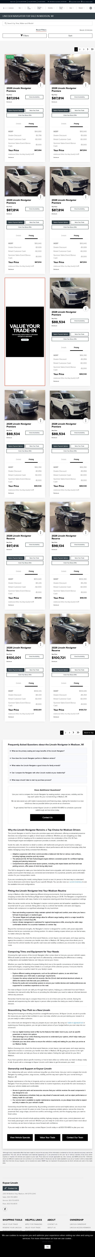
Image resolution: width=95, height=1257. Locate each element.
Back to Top (88, 733)
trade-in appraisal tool (75, 1023)
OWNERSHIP (76, 1220)
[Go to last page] (92, 49)
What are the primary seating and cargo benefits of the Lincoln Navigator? (38, 751)
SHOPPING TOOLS (12, 1220)
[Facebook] (5, 1209)
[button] (40, 85)
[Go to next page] (88, 49)
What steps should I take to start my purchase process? (31, 780)
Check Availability (34, 97)
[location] (48, 1)
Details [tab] (18, 124)
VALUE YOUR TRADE (10, 1224)
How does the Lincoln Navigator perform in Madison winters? (33, 758)
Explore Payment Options (15, 110)
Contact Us (47, 817)
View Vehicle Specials (20, 1137)
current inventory (75, 882)
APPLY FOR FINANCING (33, 1224)
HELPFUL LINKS (33, 1220)
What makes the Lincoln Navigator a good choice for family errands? (36, 765)
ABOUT (51, 1220)
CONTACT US (52, 1224)
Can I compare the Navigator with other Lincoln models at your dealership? (38, 773)
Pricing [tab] (31, 124)
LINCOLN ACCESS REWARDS (80, 1228)
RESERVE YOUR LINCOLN (12, 1228)
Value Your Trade (34, 110)
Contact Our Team (75, 1137)
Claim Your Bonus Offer (25, 115)
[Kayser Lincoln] (9, 8)
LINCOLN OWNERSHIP (78, 1224)
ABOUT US (51, 1228)
